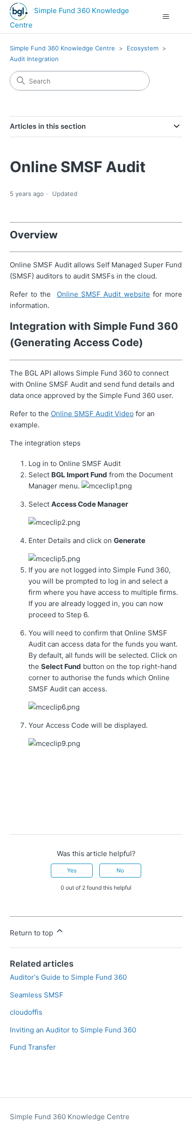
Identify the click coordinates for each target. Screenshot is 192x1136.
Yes (71, 870)
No (120, 870)
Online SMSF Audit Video (92, 413)
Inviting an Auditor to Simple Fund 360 (73, 1029)
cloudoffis (26, 1012)
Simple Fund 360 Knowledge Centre (62, 48)
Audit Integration (34, 59)
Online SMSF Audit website (103, 294)
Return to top (32, 932)
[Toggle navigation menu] (165, 16)
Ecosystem (142, 48)
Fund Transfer (33, 1047)
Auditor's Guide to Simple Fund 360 (68, 977)
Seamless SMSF (36, 994)
